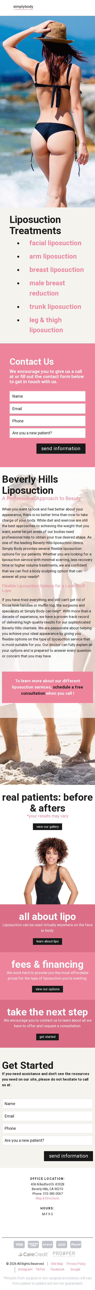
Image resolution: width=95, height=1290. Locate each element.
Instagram (25, 1269)
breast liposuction (56, 269)
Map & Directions (47, 1198)
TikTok (40, 1269)
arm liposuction (53, 256)
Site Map (57, 1264)
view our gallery (47, 827)
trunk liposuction (55, 306)
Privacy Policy (76, 1264)
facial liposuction (55, 243)
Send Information (60, 449)
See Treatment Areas (75, 150)
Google (75, 1269)
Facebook (57, 1269)
